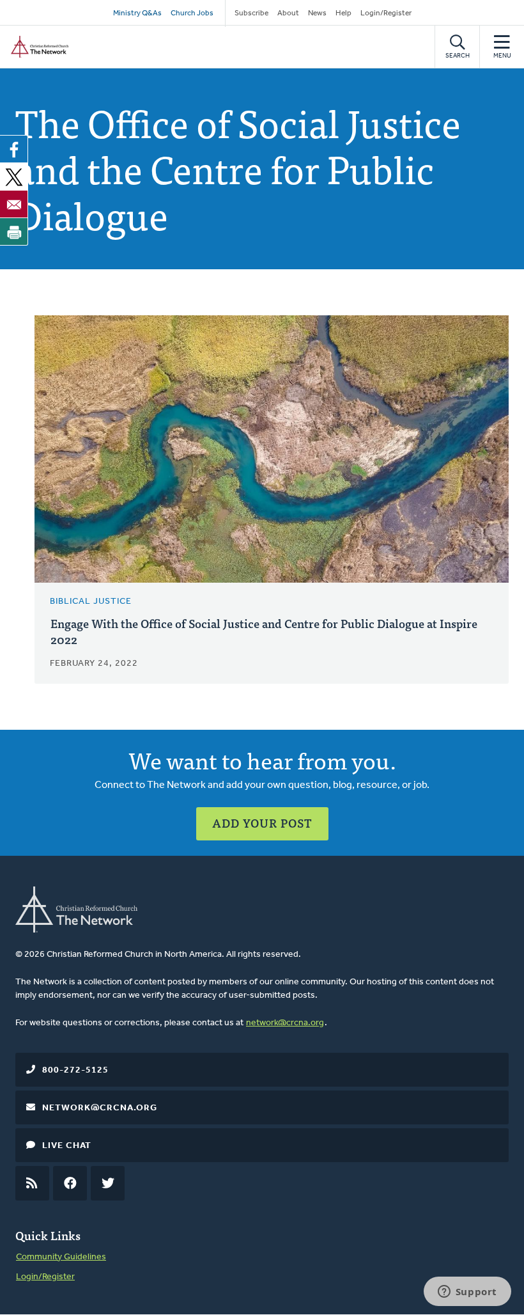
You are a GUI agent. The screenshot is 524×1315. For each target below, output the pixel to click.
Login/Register (386, 13)
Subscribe (251, 13)
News (317, 13)
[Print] (14, 231)
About (288, 13)
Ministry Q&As (137, 13)
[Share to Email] (14, 204)
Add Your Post (262, 823)
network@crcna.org (285, 1023)
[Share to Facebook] (14, 149)
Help (343, 13)
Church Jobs (192, 13)
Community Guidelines (61, 1257)
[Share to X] (14, 176)
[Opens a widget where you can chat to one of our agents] (467, 1293)
